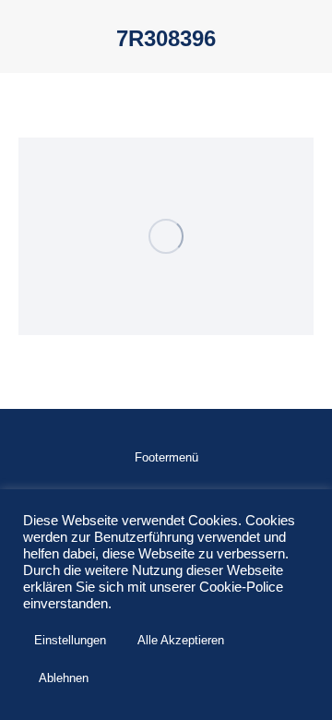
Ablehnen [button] (64, 678)
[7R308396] (166, 236)
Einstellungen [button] (70, 640)
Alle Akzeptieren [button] (180, 640)
